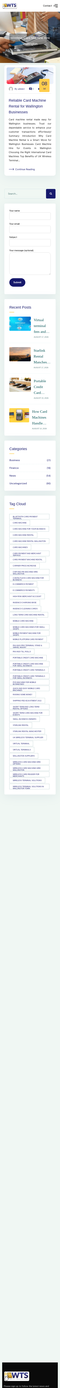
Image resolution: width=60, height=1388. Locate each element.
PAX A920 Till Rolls (22, 652)
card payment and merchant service (27, 554)
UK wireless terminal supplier (28, 737)
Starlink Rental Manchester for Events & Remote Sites (42, 356)
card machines (20, 547)
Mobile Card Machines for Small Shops (29, 628)
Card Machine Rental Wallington (29, 541)
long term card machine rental (29, 615)
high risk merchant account (27, 596)
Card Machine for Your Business (29, 529)
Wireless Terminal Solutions (27, 780)
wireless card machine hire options (27, 763)
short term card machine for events (28, 714)
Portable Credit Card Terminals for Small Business (29, 677)
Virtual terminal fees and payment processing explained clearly (42, 326)
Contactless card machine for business (28, 579)
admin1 (21, 89)
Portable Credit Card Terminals (29, 670)
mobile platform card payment (28, 639)
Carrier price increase (24, 566)
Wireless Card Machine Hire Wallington (27, 769)
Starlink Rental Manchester (27, 731)
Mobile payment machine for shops (27, 634)
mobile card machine (23, 621)
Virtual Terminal (21, 744)
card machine (20, 523)
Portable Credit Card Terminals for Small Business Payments (41, 387)
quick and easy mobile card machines (26, 689)
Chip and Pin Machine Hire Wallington (25, 573)
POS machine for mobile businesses (24, 683)
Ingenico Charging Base (24, 603)
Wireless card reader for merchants (26, 775)
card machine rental (23, 535)
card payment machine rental (27, 560)
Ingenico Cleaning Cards (25, 609)
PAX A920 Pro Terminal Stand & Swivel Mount (27, 646)
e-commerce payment (23, 584)
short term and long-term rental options (26, 707)
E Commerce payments (24, 590)
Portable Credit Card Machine (28, 658)
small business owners (24, 719)
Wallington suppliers (24, 756)
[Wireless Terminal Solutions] (9, 6)
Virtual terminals (22, 750)
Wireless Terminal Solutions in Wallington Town (28, 787)
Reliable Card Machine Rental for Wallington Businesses (27, 106)
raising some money (22, 695)
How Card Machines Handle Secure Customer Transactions (41, 418)
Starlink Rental (21, 725)
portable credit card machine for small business (28, 665)
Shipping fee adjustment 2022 (27, 701)
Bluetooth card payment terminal (25, 517)
